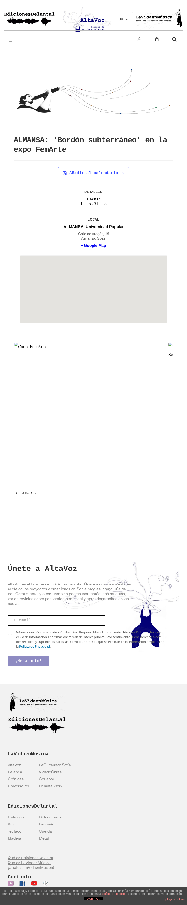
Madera (14, 838)
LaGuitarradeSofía (55, 765)
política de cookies (114, 894)
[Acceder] (139, 39)
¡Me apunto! (28, 661)
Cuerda (45, 831)
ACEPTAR (93, 898)
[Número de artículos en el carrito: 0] (157, 39)
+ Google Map (93, 245)
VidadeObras (50, 772)
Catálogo (16, 817)
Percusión (47, 824)
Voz (11, 824)
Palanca (15, 772)
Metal (44, 838)
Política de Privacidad (34, 646)
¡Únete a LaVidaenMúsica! (31, 867)
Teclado (14, 831)
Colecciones (50, 817)
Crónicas (16, 779)
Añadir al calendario (93, 173)
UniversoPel (18, 786)
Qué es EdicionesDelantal (30, 858)
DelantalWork (50, 786)
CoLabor (46, 779)
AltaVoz (14, 765)
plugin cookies (175, 899)
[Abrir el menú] (11, 40)
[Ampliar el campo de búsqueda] (174, 39)
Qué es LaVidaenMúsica (29, 862)
